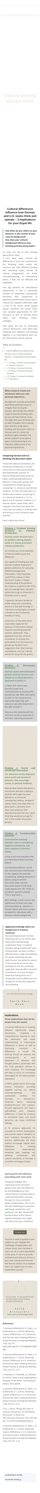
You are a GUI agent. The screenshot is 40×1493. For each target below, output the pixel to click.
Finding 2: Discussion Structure (20, 368)
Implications (13, 379)
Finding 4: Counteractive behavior (21, 376)
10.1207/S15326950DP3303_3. (20, 1421)
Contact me (20, 1232)
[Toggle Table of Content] (4, 348)
